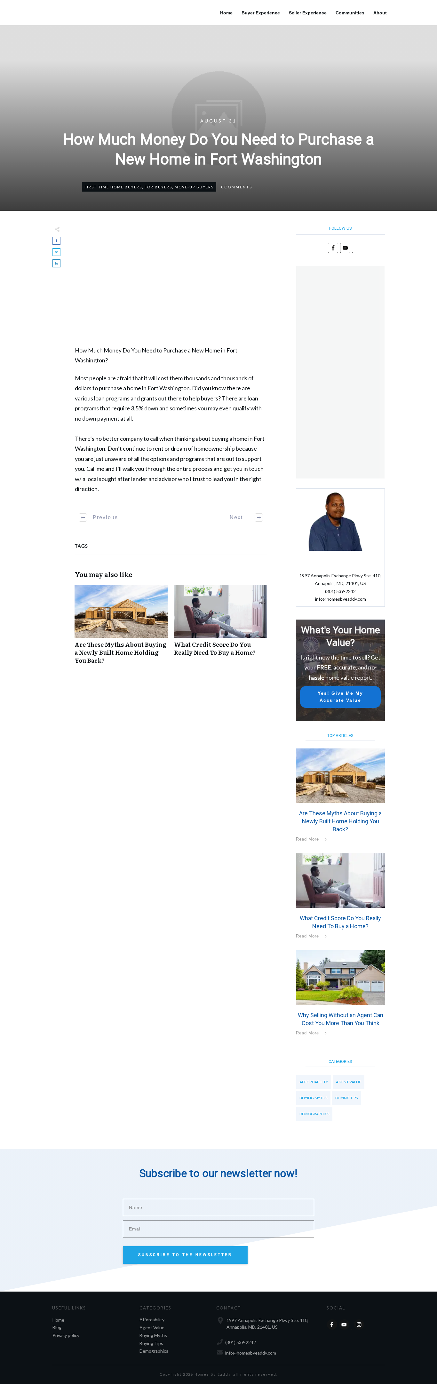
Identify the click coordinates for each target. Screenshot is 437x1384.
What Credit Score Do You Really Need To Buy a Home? (220, 628)
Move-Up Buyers (194, 187)
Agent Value (348, 1082)
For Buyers (158, 187)
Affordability (313, 1082)
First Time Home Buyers (113, 187)
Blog (56, 1327)
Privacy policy (65, 1335)
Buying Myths (313, 1097)
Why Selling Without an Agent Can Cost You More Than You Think (340, 994)
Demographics (314, 1113)
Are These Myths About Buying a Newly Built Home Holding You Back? (121, 628)
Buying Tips (346, 1097)
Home (58, 1320)
